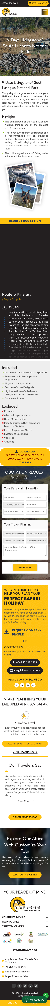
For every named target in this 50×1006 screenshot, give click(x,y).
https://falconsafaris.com (18, 976)
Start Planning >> (25, 752)
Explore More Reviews (25, 817)
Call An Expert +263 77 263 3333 (25, 743)
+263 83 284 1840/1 (9, 3)
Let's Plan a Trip (39, 3)
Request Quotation (25, 221)
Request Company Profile (27, 632)
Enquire (12, 1003)
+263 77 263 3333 (26, 662)
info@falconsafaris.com (26, 670)
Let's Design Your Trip (25, 875)
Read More (23, 801)
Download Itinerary (25, 457)
